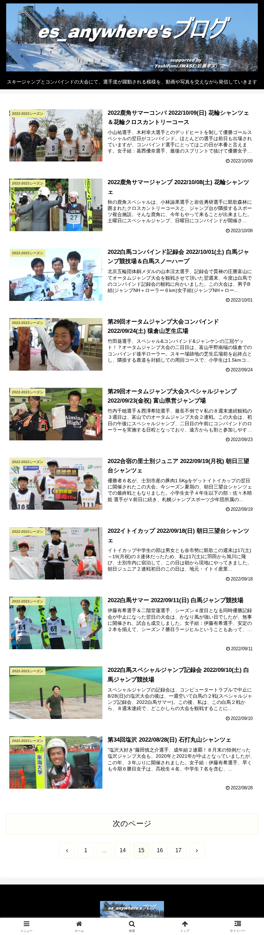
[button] (244, 882)
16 (160, 850)
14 (123, 850)
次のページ (132, 823)
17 (178, 850)
